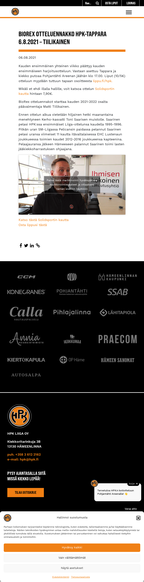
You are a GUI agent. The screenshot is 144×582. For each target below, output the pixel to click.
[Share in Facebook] (21, 246)
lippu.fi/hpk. (103, 81)
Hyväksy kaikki (72, 547)
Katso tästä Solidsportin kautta (44, 220)
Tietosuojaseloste (80, 577)
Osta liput (111, 3)
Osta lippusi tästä (33, 225)
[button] (138, 518)
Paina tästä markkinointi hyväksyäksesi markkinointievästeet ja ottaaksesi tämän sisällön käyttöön (72, 185)
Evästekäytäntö (60, 577)
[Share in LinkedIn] (32, 246)
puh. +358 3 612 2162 (24, 455)
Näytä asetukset (72, 568)
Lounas (131, 3)
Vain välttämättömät (72, 558)
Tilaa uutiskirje (25, 492)
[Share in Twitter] (26, 246)
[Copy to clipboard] (38, 246)
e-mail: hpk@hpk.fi (22, 459)
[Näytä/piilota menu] (129, 12)
